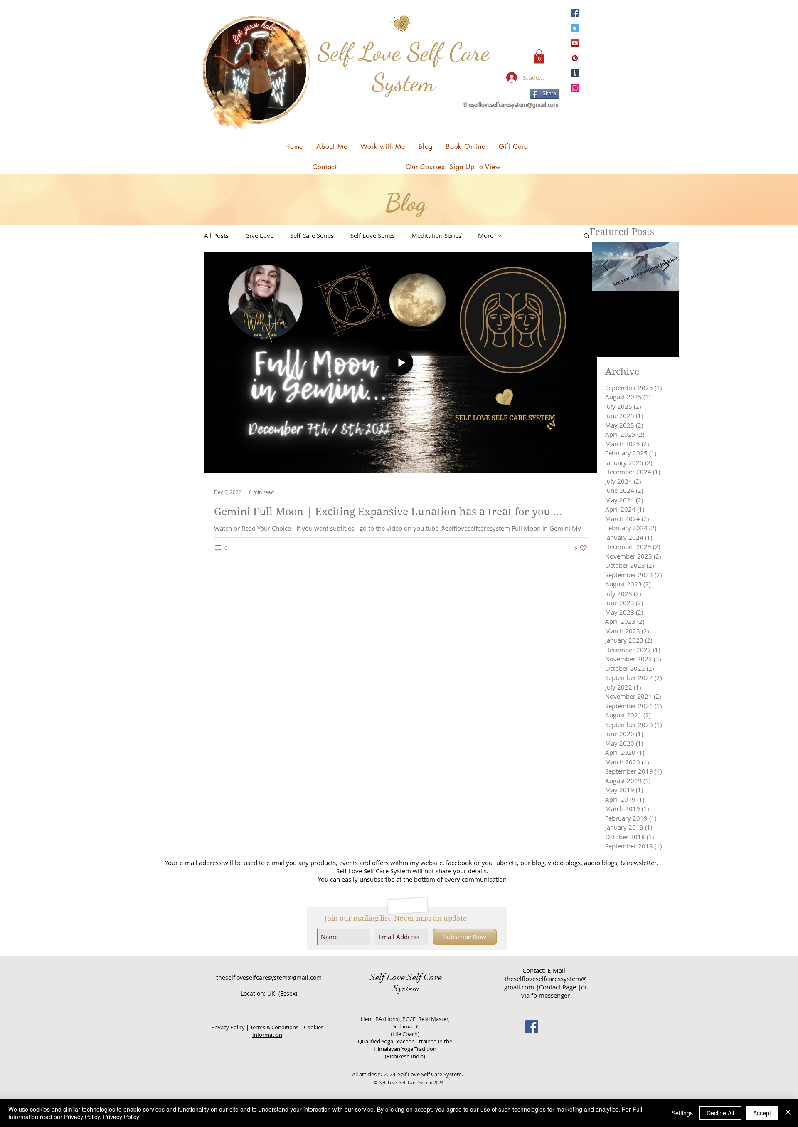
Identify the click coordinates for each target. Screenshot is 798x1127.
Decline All (720, 1113)
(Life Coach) (405, 1034)
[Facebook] (575, 13)
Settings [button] (682, 1113)
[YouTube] (575, 43)
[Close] (788, 1112)
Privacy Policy (121, 1116)
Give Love (259, 235)
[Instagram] (575, 88)
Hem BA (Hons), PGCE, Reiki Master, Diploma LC (405, 1022)
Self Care (423, 977)
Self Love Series (372, 235)
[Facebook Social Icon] (531, 1026)
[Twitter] (575, 28)
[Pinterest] (575, 58)
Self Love (387, 977)
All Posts (216, 235)
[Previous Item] (605, 266)
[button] (539, 56)
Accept (762, 1113)
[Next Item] (666, 266)
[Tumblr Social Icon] (575, 73)
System (406, 988)
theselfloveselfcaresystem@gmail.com (511, 105)
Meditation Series (436, 235)
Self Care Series (312, 235)
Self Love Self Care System (404, 67)
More (485, 235)
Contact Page (557, 987)
